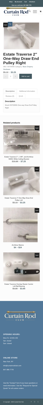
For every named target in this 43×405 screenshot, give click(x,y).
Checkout (32, 1)
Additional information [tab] (27, 91)
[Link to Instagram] (34, 401)
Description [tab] (10, 91)
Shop (10, 1)
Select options (18, 224)
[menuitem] (11, 1)
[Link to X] (38, 401)
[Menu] (34, 11)
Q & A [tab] (21, 96)
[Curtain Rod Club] (17, 11)
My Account (18, 1)
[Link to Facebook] (31, 401)
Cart (25, 1)
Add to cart (25, 76)
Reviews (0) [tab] (10, 96)
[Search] (28, 11)
